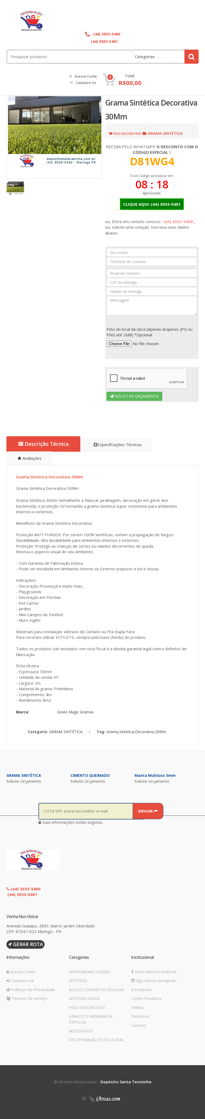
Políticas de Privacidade (32, 989)
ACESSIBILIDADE (84, 998)
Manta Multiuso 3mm (155, 775)
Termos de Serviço (29, 998)
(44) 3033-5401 (104, 41)
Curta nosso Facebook (155, 971)
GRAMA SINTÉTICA (23, 775)
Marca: (22, 711)
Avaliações (31, 458)
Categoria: (38, 731)
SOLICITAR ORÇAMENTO (136, 396)
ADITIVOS (78, 980)
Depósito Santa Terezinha (125, 1081)
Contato (138, 1025)
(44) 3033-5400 (106, 34)
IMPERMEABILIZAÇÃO (89, 971)
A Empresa (141, 989)
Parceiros (140, 1016)
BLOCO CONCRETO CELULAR (96, 989)
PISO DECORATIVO (87, 1007)
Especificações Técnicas (119, 444)
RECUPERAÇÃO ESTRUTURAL (96, 1039)
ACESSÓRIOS (81, 1030)
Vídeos (137, 1007)
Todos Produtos (146, 998)
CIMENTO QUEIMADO (90, 775)
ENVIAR (146, 811)
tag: (101, 731)
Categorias (145, 56)
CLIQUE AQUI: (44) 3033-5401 (152, 204)
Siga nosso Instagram (155, 980)
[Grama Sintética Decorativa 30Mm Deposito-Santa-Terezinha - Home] (102, 21)
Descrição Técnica (46, 444)
